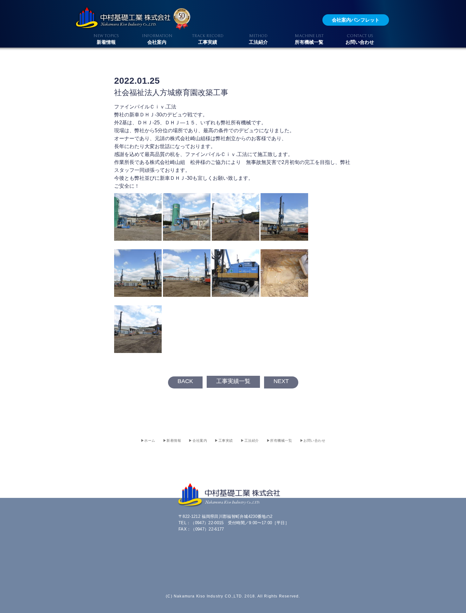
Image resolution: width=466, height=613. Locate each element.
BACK (185, 381)
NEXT (281, 381)
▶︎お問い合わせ (313, 440)
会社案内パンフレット (355, 20)
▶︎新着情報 (172, 440)
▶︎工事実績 (224, 440)
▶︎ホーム (148, 440)
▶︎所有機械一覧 (279, 440)
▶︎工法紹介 (250, 440)
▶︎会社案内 (198, 440)
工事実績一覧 (233, 381)
